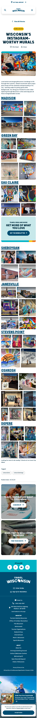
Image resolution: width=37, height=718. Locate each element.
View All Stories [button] (19, 22)
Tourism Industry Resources (18, 618)
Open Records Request (19, 659)
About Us (18, 648)
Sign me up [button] (17, 505)
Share (25, 47)
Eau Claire (10, 183)
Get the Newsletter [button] (17, 233)
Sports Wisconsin (18, 640)
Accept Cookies (18, 712)
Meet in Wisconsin (18, 637)
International (18, 635)
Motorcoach (18, 626)
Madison (8, 98)
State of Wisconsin (18, 662)
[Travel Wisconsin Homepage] (18, 10)
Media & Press (18, 632)
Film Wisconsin (18, 624)
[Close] (33, 691)
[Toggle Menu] (31, 10)
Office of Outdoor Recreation (18, 621)
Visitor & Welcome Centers (18, 653)
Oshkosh (8, 370)
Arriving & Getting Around (18, 651)
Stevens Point (12, 332)
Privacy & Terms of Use (18, 667)
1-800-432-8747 (19, 603)
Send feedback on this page (18, 611)
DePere (7, 424)
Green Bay (9, 136)
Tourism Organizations (18, 629)
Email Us (19, 600)
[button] (18, 2)
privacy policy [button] (20, 708)
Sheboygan (10, 248)
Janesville (10, 284)
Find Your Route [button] (17, 541)
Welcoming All (18, 656)
